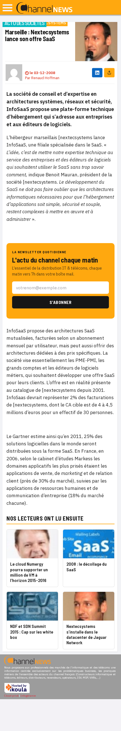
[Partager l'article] (109, 72)
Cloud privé (11, 695)
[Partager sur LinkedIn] (97, 72)
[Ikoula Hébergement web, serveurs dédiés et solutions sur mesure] (17, 692)
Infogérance (28, 695)
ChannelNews (44, 8)
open (7, 8)
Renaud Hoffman (45, 77)
